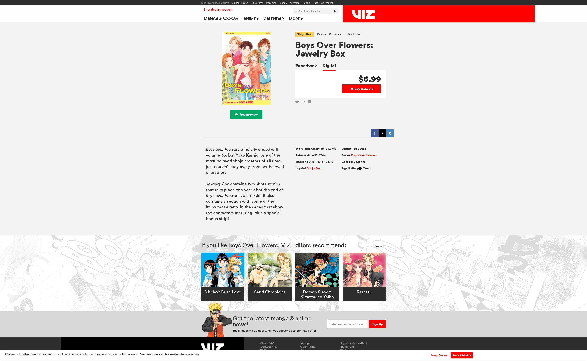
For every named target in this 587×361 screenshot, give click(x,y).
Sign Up (377, 324)
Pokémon (271, 2)
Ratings (305, 343)
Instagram (347, 346)
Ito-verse (294, 2)
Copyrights (307, 346)
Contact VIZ (268, 346)
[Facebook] (375, 133)
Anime (250, 18)
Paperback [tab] (306, 65)
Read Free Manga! (323, 2)
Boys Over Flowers (364, 155)
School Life (352, 34)
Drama (321, 34)
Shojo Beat (304, 34)
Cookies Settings (439, 355)
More (295, 18)
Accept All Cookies (462, 355)
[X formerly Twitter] (382, 133)
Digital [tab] (329, 65)
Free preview (248, 114)
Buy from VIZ (364, 89)
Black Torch (257, 2)
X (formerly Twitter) (353, 343)
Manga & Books (220, 18)
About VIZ (267, 343)
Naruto (306, 2)
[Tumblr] (390, 133)
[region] (293, 355)
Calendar (274, 18)
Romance (335, 34)
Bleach (283, 2)
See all (380, 246)
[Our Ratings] (360, 168)
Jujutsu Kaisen (240, 2)
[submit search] (336, 11)
